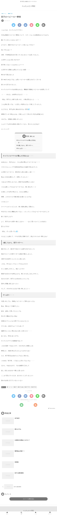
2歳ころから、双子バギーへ (25, 145)
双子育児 (34, 387)
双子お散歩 (21, 387)
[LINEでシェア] (37, 25)
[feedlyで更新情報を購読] (21, 405)
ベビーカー (10, 387)
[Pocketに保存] (31, 25)
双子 (16, 387)
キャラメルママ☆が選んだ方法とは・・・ (27, 141)
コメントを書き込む (28, 499)
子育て (4, 387)
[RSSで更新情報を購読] (35, 405)
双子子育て (28, 387)
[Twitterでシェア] (13, 25)
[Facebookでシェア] (19, 25)
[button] (43, 25)
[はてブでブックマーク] (25, 25)
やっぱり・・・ (22, 148)
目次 (27, 136)
